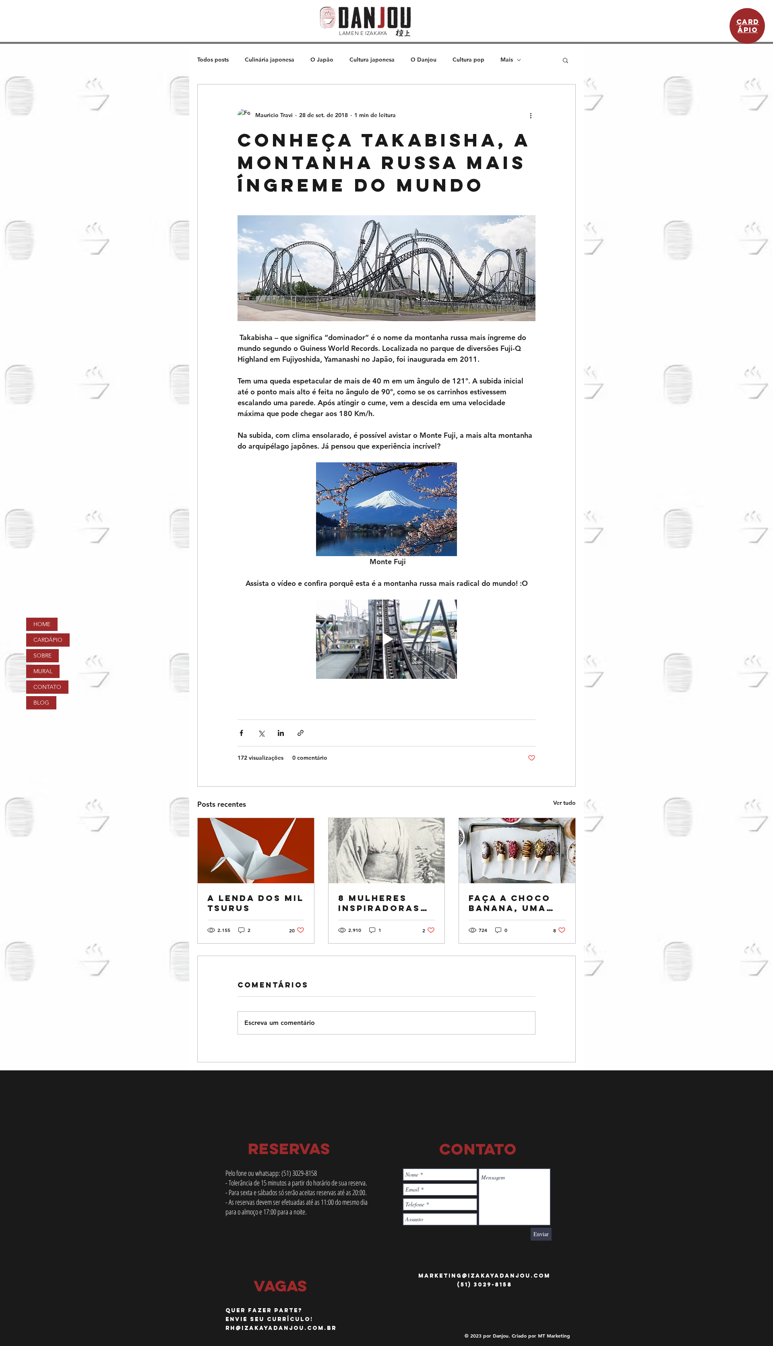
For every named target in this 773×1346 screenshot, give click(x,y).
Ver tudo (564, 802)
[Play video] (386, 639)
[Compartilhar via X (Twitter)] (261, 733)
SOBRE (42, 655)
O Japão (321, 59)
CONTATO (47, 687)
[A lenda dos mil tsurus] (256, 850)
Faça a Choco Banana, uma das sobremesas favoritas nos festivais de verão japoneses (512, 903)
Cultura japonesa (372, 59)
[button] (565, 60)
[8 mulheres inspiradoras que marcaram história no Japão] (387, 850)
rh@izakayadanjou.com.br (281, 1328)
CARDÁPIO (47, 639)
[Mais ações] (530, 115)
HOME (41, 624)
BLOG (41, 702)
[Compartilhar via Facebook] (241, 733)
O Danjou (423, 59)
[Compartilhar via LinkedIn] (281, 733)
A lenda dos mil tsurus (255, 903)
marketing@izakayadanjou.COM (484, 1275)
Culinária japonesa (269, 59)
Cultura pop (468, 59)
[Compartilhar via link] (300, 733)
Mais (506, 59)
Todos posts (213, 59)
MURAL (42, 671)
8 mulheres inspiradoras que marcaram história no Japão (383, 903)
